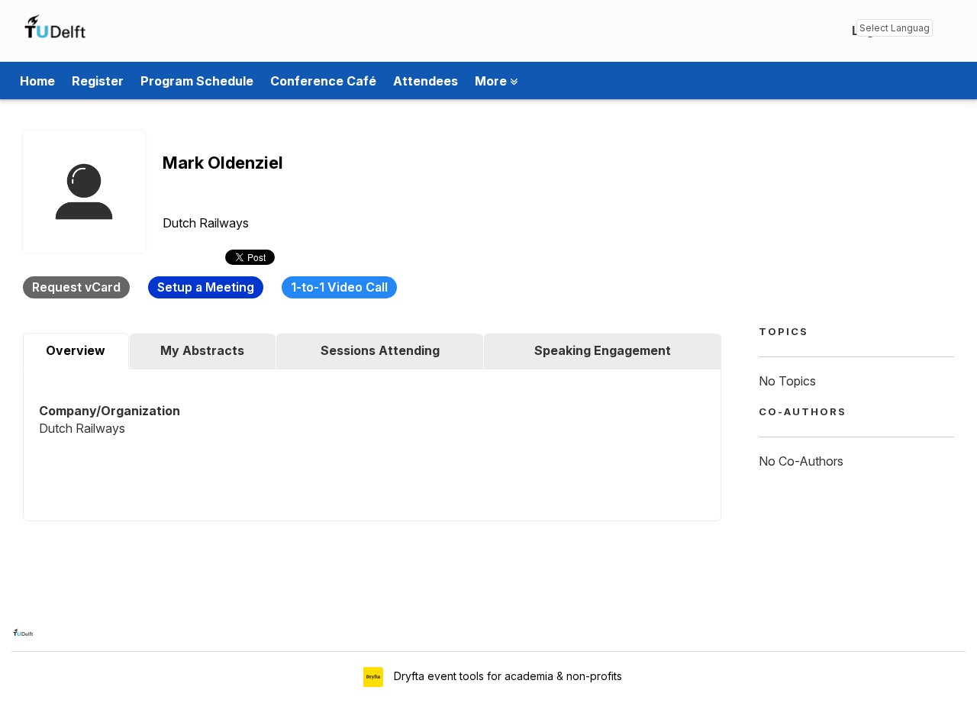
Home (37, 81)
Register (98, 81)
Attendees (425, 81)
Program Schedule (196, 81)
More (492, 81)
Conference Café (323, 81)
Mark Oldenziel (223, 163)
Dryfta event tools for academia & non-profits (506, 675)
